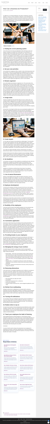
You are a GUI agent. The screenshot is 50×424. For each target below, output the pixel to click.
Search (39, 8)
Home (29, 2)
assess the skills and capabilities (26, 112)
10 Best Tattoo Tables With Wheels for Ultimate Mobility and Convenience (42, 18)
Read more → (6, 351)
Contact (47, 2)
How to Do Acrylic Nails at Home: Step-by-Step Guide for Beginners (42, 24)
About (43, 2)
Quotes (36, 2)
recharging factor (8, 244)
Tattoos (39, 2)
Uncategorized (6, 412)
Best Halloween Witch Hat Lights (10, 374)
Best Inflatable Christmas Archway (10, 365)
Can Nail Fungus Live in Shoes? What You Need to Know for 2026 (42, 27)
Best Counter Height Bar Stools (26, 384)
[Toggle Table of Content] (13, 45)
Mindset (32, 2)
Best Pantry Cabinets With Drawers (26, 365)
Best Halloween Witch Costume (26, 355)
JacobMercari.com (6, 215)
